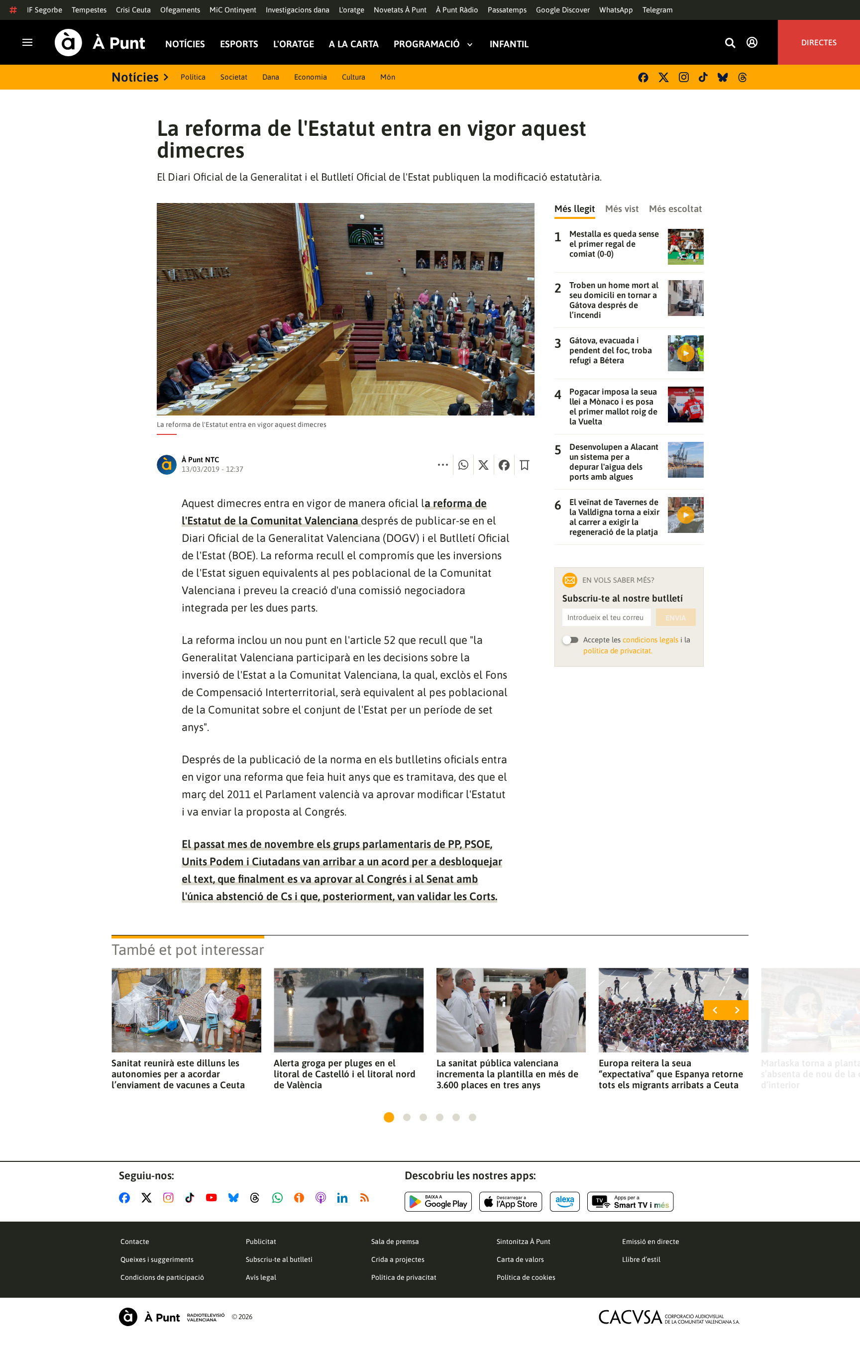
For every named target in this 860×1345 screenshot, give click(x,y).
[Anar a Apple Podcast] (323, 1198)
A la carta (354, 44)
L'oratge (351, 9)
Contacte (134, 1241)
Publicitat (261, 1241)
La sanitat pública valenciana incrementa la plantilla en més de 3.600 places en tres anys (507, 1073)
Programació (427, 44)
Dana (270, 77)
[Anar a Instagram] (170, 1198)
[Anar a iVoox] (301, 1198)
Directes (819, 42)
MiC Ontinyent (233, 9)
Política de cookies (526, 1277)
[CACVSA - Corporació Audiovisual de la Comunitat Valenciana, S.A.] (669, 1317)
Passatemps (507, 9)
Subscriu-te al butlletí (279, 1259)
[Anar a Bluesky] (235, 1198)
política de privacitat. (617, 650)
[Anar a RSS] (367, 1198)
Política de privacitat (403, 1277)
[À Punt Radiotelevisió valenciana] (171, 1317)
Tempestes (89, 9)
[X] (663, 77)
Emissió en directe (650, 1241)
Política (193, 77)
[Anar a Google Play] (438, 1202)
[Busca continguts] (730, 43)
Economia (310, 77)
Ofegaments (180, 9)
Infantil (509, 44)
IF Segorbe (44, 9)
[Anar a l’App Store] (510, 1202)
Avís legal (261, 1277)
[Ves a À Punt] (100, 42)
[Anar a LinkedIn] (344, 1198)
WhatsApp (616, 9)
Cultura (353, 77)
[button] (389, 1117)
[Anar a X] (148, 1198)
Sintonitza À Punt (523, 1241)
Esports (239, 44)
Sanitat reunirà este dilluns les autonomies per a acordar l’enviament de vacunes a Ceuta (178, 1073)
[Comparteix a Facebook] (504, 465)
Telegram (658, 9)
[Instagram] (684, 77)
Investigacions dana (297, 9)
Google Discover (563, 9)
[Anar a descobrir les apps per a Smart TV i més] (630, 1202)
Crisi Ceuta (133, 9)
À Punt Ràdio (457, 9)
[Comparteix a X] (484, 465)
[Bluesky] (723, 77)
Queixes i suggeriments (157, 1259)
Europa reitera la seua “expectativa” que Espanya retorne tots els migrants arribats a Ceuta (671, 1073)
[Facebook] (643, 77)
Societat (233, 77)
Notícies (185, 44)
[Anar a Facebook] (126, 1198)
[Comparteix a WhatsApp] (463, 465)
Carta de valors (520, 1259)
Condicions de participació (162, 1277)
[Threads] (743, 77)
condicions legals (650, 639)
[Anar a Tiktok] (192, 1198)
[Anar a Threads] (257, 1198)
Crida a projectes (398, 1259)
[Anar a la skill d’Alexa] (565, 1202)
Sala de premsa (395, 1241)
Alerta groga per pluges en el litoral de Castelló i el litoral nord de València (345, 1073)
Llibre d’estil (641, 1259)
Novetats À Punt (400, 9)
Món (387, 77)
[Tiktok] (703, 77)
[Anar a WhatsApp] (279, 1198)
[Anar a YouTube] (213, 1198)
